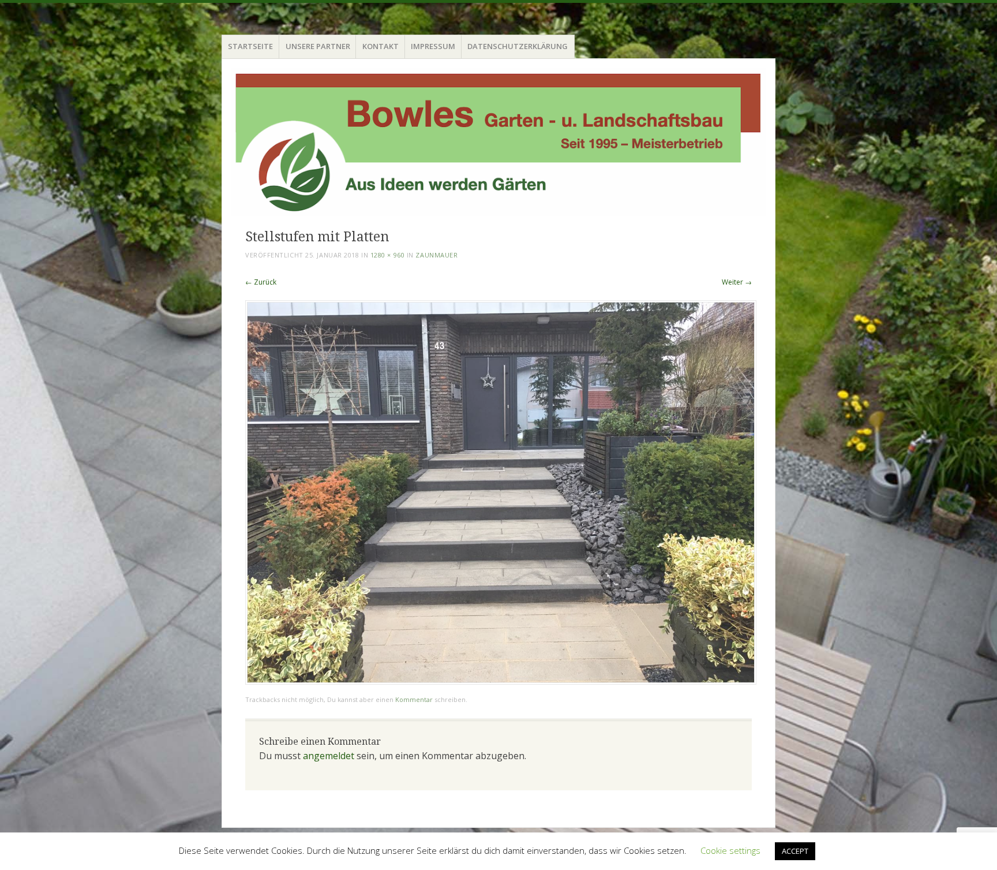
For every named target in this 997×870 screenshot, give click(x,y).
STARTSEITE (250, 46)
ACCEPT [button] (795, 851)
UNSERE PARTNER (318, 46)
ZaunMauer (436, 255)
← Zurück (260, 282)
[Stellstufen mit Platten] (500, 681)
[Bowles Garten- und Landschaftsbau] (498, 142)
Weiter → (737, 282)
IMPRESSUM (433, 46)
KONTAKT (380, 46)
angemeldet (328, 755)
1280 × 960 (387, 255)
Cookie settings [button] (730, 850)
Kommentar (414, 699)
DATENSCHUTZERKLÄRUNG (517, 46)
